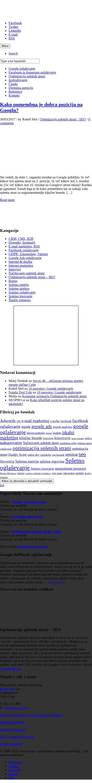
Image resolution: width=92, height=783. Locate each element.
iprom (49, 433)
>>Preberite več (54, 582)
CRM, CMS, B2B (21, 238)
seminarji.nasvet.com (33, 546)
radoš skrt (33, 454)
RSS (12, 38)
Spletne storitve (19, 288)
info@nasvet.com (16, 707)
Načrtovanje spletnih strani (27, 273)
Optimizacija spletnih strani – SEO (32, 277)
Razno (13, 281)
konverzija (48, 438)
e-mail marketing (35, 420)
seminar (71, 454)
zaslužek (79, 473)
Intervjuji (15, 269)
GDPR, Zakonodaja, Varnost (28, 254)
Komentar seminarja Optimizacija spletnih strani (54, 396)
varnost (20, 473)
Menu (5, 46)
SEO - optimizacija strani (17, 736)
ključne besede (30, 438)
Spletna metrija (19, 285)
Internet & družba (20, 261)
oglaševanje (6, 448)
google (26, 426)
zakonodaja (68, 473)
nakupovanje (11, 442)
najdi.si (88, 438)
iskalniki (57, 432)
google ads (41, 426)
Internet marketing (21, 265)
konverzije (62, 438)
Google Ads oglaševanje (25, 258)
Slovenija (7, 461)
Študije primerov (20, 300)
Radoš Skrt (7, 689)
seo (82, 454)
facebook (66, 421)
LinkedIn (15, 30)
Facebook (15, 23)
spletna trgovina (52, 461)
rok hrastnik (58, 454)
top (2, 485)
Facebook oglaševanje (24, 250)
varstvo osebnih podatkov (38, 473)
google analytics (62, 426)
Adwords (8, 420)
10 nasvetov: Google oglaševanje (50, 388)
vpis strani (57, 473)
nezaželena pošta (68, 443)
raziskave (45, 454)
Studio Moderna (8, 473)
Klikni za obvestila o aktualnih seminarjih (27, 481)
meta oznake (77, 438)
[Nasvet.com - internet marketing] (46, 364)
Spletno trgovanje (20, 296)
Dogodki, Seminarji (22, 242)
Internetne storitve (12, 722)
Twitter (13, 27)
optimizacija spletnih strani (42, 448)
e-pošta (55, 421)
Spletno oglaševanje (22, 292)
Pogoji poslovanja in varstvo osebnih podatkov (31, 715)
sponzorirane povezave (70, 468)
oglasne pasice (84, 443)
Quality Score (17, 454)
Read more (7, 200)
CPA (18, 421)
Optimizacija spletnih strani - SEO (63, 119)
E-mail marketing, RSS (24, 246)
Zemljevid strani (11, 744)
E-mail (13, 34)
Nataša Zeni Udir (20, 392)
